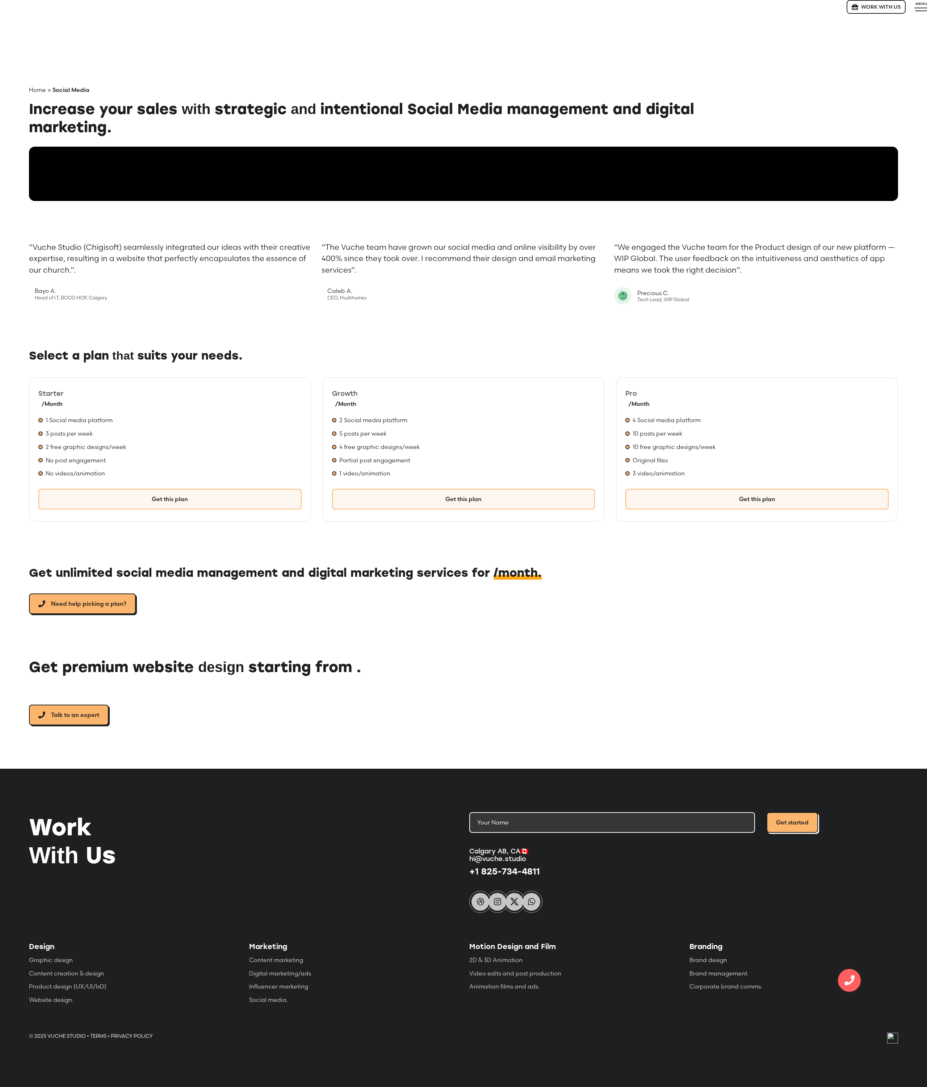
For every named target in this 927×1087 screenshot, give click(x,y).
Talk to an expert (75, 714)
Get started (792, 822)
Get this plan (170, 499)
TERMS (98, 1036)
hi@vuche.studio (497, 858)
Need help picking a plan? (88, 603)
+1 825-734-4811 (504, 871)
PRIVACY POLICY (132, 1036)
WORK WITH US (881, 7)
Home (37, 89)
